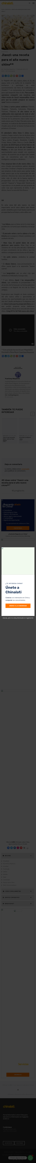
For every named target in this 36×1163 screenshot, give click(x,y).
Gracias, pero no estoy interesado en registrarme (18, 618)
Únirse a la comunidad (18, 606)
